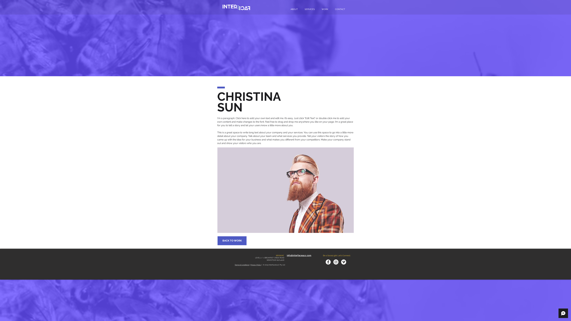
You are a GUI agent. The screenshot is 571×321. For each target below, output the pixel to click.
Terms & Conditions (242, 265)
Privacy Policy (256, 265)
